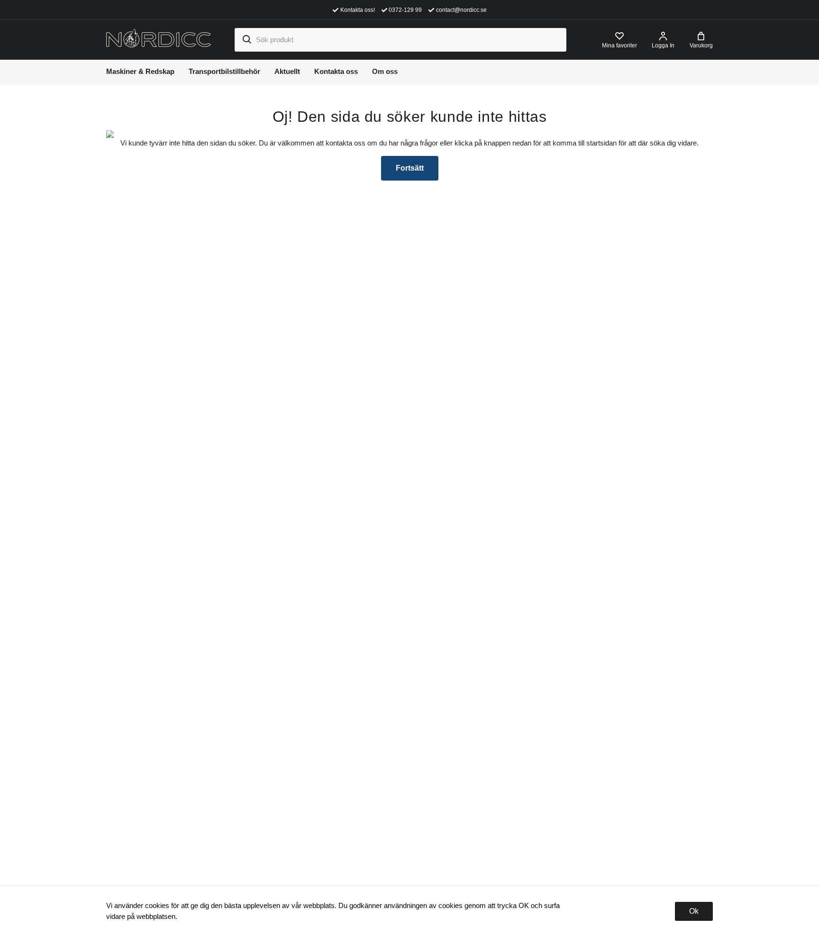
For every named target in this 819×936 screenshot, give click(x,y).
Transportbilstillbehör (224, 71)
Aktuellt (287, 71)
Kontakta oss (336, 71)
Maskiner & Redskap (140, 71)
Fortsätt (410, 168)
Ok (694, 911)
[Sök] (246, 40)
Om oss (385, 71)
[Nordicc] (158, 39)
